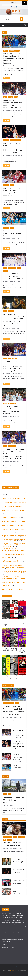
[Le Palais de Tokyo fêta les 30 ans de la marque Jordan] (14, 785)
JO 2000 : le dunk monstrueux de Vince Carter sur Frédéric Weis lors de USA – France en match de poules (12, 366)
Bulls (10, 836)
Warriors (10, 839)
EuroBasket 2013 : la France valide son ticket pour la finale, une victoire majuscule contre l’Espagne (13, 58)
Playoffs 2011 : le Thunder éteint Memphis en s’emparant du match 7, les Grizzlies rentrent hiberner (12, 589)
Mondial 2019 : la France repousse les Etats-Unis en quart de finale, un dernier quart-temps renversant (19, 733)
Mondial (10, 97)
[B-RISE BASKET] (14, 9)
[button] (6, 613)
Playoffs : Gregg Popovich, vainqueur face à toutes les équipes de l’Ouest (19, 882)
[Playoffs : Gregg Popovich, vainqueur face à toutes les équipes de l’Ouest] (6, 883)
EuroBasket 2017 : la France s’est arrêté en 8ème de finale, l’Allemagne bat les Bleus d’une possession (13, 147)
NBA (19, 836)
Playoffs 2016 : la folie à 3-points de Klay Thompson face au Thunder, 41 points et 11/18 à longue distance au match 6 (13, 545)
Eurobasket (11, 50)
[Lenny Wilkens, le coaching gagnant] (6, 892)
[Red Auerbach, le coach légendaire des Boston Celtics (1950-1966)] (6, 862)
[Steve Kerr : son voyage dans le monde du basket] (14, 828)
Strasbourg (11, 311)
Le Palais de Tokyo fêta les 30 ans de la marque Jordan (13, 800)
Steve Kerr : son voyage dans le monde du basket (13, 844)
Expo (10, 794)
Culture (5, 794)
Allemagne (6, 140)
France (17, 50)
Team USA (16, 97)
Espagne (5, 50)
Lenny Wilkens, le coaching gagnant (19, 890)
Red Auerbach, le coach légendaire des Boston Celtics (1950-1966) (18, 861)
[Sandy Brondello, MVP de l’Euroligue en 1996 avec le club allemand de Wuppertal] (6, 873)
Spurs (23, 836)
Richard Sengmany (18, 65)
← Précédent (5, 479)
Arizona (5, 836)
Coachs (14, 836)
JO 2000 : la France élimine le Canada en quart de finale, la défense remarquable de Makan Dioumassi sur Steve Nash (14, 453)
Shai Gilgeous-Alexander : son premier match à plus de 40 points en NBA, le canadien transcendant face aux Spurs (13, 498)
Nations (19, 268)
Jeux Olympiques (12, 268)
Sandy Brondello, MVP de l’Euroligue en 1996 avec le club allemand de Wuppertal (19, 872)
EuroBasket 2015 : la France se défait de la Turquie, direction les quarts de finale (17, 757)
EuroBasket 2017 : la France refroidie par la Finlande (12, 233)
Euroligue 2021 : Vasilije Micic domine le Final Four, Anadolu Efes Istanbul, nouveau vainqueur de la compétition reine (13, 556)
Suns (5, 839)
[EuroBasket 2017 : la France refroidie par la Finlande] (6, 768)
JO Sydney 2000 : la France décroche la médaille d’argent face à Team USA (13, 276)
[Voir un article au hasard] (24, 25)
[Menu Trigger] (24, 3)
